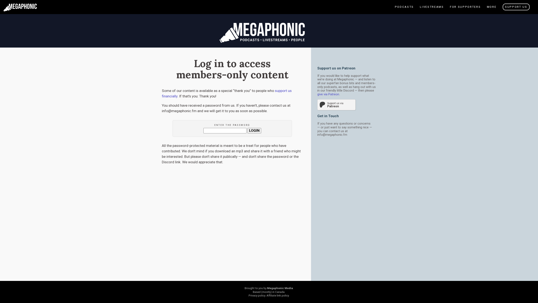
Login (254, 130)
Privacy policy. (257, 295)
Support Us (516, 6)
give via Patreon (328, 94)
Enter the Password (232, 125)
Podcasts (405, 9)
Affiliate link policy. (277, 295)
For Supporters (465, 9)
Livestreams (433, 9)
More (491, 9)
